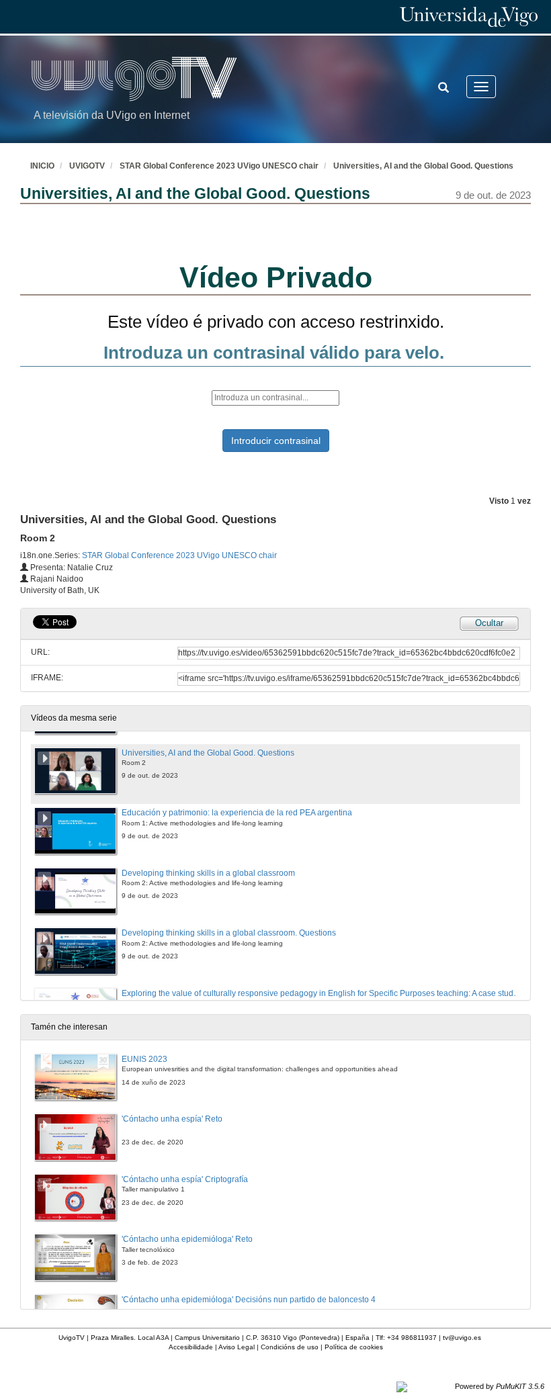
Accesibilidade (191, 1347)
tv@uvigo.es (462, 1337)
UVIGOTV (87, 166)
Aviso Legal (236, 1347)
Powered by (499, 1386)
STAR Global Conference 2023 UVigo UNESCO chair (219, 166)
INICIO (42, 166)
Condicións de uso (290, 1347)
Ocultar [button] (489, 623)
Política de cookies (354, 1347)
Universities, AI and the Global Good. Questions (423, 166)
